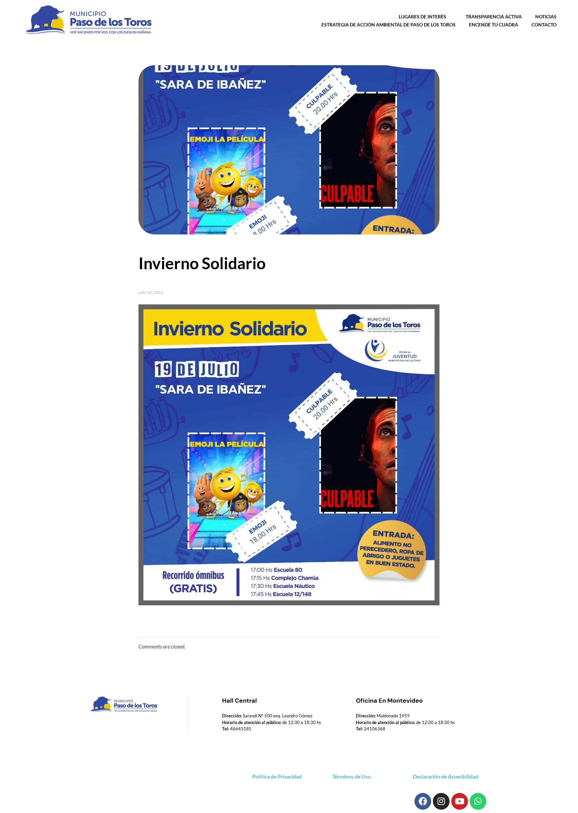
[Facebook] (422, 801)
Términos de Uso (351, 776)
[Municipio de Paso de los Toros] (86, 20)
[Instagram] (441, 801)
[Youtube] (459, 801)
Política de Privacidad (277, 776)
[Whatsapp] (478, 801)
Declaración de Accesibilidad (445, 776)
